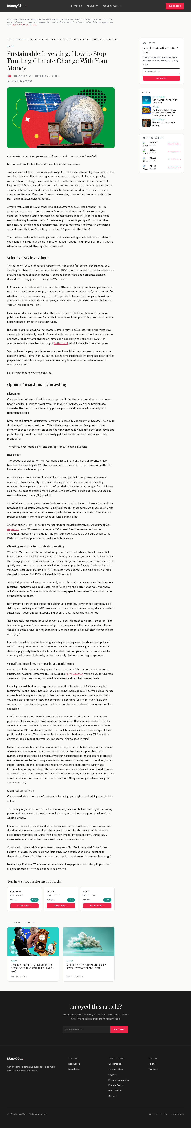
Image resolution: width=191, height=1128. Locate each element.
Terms (164, 1114)
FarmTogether (74, 673)
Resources (92, 6)
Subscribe (175, 6)
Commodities (115, 1069)
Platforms (76, 6)
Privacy (153, 1114)
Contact (153, 1069)
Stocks (112, 1096)
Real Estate (114, 1090)
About (152, 1063)
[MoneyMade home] (17, 6)
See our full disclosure (24, 25)
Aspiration (13, 529)
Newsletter (74, 1069)
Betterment (61, 343)
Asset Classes (111, 6)
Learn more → (24, 906)
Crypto (112, 1074)
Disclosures (177, 1114)
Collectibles (114, 1063)
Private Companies (118, 1079)
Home (9, 39)
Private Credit (116, 1085)
